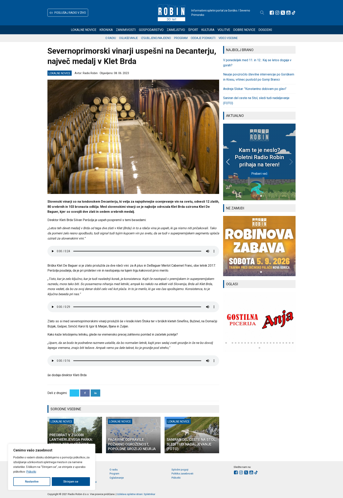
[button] (67, 13)
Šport (193, 30)
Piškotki (31, 471)
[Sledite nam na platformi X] (282, 12)
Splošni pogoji (180, 469)
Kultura (207, 30)
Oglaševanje (128, 38)
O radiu (110, 38)
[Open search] (262, 12)
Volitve (224, 30)
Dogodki (265, 30)
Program (181, 38)
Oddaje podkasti (203, 38)
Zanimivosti (126, 30)
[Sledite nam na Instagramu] (277, 12)
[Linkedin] (95, 393)
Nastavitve (32, 481)
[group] (259, 246)
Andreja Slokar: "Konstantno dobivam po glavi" (254, 89)
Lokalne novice (83, 30)
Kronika (106, 30)
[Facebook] (85, 393)
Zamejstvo (176, 30)
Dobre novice (244, 30)
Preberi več (259, 174)
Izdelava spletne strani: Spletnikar (136, 494)
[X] (74, 393)
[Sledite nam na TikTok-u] (294, 13)
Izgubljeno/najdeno (156, 38)
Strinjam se (70, 481)
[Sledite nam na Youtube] (288, 12)
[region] (51, 467)
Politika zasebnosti (182, 473)
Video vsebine (228, 38)
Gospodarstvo (151, 30)
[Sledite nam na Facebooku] (271, 12)
